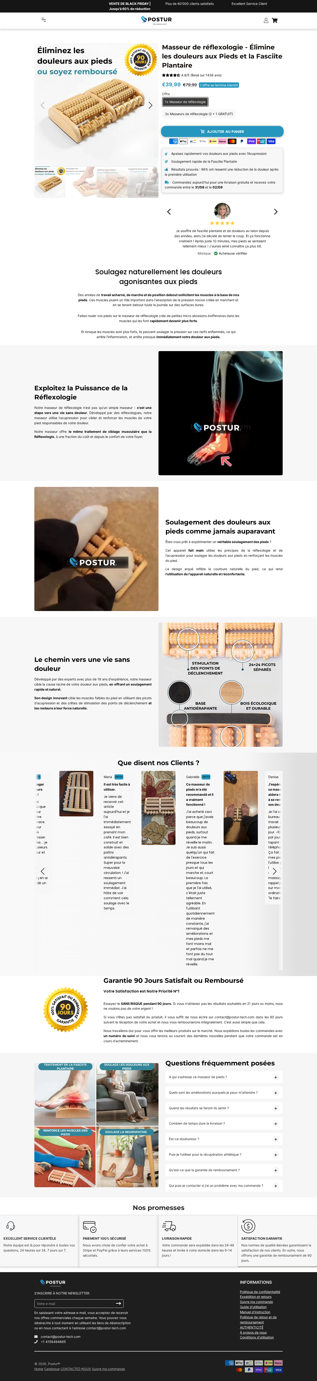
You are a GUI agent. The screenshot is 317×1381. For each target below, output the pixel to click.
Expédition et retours (256, 1297)
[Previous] (169, 212)
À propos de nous (253, 1332)
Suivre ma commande (256, 1302)
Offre (166, 94)
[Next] (275, 212)
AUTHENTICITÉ (251, 1327)
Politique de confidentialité (260, 1292)
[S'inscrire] (118, 1303)
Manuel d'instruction (255, 1312)
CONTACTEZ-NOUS (76, 1369)
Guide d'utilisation (253, 1307)
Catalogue (52, 1369)
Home (38, 1369)
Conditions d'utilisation (257, 1337)
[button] (150, 105)
